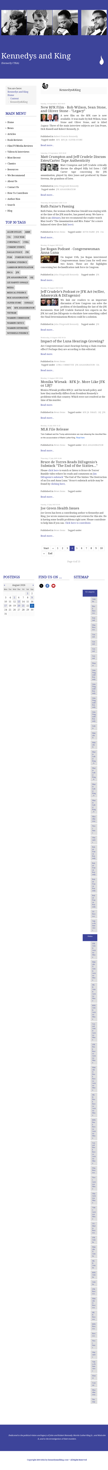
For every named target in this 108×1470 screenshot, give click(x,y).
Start (46, 548)
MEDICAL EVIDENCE (16, 292)
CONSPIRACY (13, 242)
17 (5, 605)
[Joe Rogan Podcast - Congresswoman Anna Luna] (49, 259)
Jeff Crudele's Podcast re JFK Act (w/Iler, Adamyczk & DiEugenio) (73, 293)
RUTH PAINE (89, 232)
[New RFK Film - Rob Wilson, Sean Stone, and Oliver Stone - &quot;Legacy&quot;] (49, 117)
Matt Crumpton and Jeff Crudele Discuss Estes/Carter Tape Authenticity (73, 158)
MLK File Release (55, 429)
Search (11, 205)
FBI (27, 252)
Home (10, 122)
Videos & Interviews (18, 151)
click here (53, 470)
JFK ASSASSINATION (17, 277)
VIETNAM (11, 313)
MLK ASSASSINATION (17, 298)
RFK (9, 308)
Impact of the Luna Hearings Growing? (72, 341)
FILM (9, 257)
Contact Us (13, 187)
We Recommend (16, 175)
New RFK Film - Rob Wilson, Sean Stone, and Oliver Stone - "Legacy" (73, 109)
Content (14, 98)
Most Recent (14, 157)
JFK (17, 272)
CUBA (26, 242)
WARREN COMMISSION (18, 318)
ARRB (27, 232)
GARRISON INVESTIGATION (20, 267)
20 (19, 605)
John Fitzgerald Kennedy (66, 186)
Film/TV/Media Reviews (20, 146)
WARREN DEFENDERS (17, 328)
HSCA (10, 272)
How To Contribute (17, 193)
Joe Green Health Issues (60, 508)
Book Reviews (14, 140)
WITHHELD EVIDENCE (17, 333)
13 (19, 601)
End (50, 553)
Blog (9, 210)
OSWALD (28, 303)
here (70, 224)
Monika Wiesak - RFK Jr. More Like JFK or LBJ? (73, 383)
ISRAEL (93, 412)
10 (101, 548)
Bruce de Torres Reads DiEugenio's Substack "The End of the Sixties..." (69, 464)
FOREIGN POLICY (23, 257)
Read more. (47, 354)
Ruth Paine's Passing (57, 206)
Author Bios (13, 199)
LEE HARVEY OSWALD (17, 282)
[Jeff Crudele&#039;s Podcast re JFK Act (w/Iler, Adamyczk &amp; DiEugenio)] (49, 302)
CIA (9, 237)
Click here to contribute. (78, 523)
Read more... (47, 145)
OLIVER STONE (14, 303)
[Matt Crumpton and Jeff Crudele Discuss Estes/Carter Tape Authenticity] (49, 167)
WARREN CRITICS (15, 323)
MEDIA (10, 287)
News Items (59, 232)
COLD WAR (19, 237)
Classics (11, 163)
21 (23, 605)
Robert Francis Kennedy (66, 136)
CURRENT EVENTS (15, 247)
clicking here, (58, 484)
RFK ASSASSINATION (24, 308)
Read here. (80, 438)
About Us (12, 181)
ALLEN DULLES (14, 232)
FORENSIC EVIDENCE (17, 262)
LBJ (31, 277)
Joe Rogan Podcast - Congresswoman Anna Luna (70, 251)
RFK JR (64, 140)
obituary (55, 217)
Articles (11, 134)
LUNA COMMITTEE (65, 365)
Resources (12, 169)
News (10, 128)
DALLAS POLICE (14, 252)
